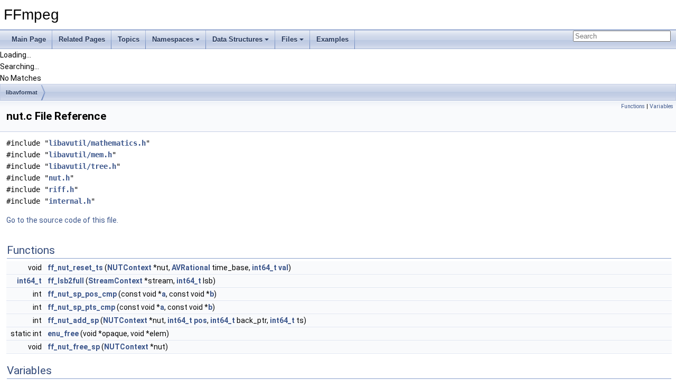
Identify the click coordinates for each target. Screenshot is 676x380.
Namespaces (172, 39)
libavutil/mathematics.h (97, 143)
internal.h (70, 201)
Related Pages (82, 39)
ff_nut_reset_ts (75, 267)
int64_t (264, 267)
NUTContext (129, 267)
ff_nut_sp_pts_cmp (81, 307)
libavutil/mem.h (80, 154)
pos (200, 320)
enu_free (63, 333)
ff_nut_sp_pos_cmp (82, 294)
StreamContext (115, 281)
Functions (633, 106)
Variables (661, 106)
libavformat (21, 92)
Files (289, 39)
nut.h (59, 178)
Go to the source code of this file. (62, 220)
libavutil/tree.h (82, 166)
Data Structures (237, 39)
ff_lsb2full (66, 281)
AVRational (191, 267)
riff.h (61, 189)
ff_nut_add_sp (73, 320)
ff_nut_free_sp (74, 347)
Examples (332, 39)
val (283, 267)
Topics (128, 39)
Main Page (29, 39)
